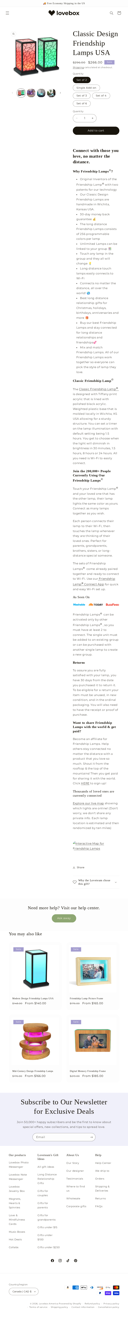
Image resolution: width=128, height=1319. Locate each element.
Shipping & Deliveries (102, 1188)
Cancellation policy (108, 1307)
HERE (85, 783)
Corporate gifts (76, 1206)
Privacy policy (111, 1304)
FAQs (98, 1206)
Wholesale (73, 1198)
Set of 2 (81, 79)
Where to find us (75, 1188)
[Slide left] (12, 93)
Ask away (64, 918)
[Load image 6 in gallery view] (51, 93)
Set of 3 (81, 95)
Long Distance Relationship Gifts (47, 1179)
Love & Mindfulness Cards (17, 1220)
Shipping (78, 67)
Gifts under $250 (49, 1247)
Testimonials (74, 1178)
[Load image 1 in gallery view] (21, 93)
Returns (100, 1198)
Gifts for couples (43, 1193)
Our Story (72, 1163)
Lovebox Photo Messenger (19, 1164)
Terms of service (38, 1307)
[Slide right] (60, 93)
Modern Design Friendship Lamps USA (33, 998)
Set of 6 (81, 103)
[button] (7, 13)
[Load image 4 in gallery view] (41, 93)
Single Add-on (86, 87)
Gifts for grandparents (47, 1217)
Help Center (103, 1163)
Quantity (78, 111)
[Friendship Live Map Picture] (96, 848)
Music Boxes (17, 1231)
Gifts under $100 (45, 1237)
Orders (99, 1178)
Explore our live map (88, 803)
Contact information (83, 1307)
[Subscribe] (91, 1137)
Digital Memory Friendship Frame (88, 1071)
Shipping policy (59, 1307)
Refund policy (92, 1304)
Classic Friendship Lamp (98, 389)
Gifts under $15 (47, 1227)
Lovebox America (48, 1304)
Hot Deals (15, 1239)
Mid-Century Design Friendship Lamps (32, 1071)
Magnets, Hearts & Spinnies (15, 1203)
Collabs (13, 1247)
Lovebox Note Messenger (18, 1177)
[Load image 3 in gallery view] (31, 93)
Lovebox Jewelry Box (17, 1189)
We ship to (102, 1170)
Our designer (75, 1170)
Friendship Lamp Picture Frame (86, 998)
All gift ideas (46, 1166)
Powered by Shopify (70, 1304)
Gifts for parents (43, 1205)
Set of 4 (101, 95)
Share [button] (80, 867)
